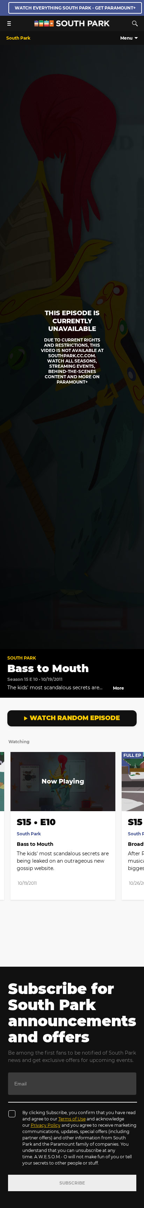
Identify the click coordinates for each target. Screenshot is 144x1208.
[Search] (135, 23)
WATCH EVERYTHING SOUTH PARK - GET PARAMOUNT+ (75, 8)
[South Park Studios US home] (72, 24)
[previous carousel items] (9, 796)
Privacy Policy (45, 1125)
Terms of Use (72, 1118)
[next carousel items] (135, 796)
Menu (126, 38)
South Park (21, 658)
